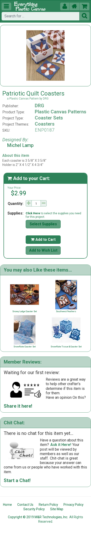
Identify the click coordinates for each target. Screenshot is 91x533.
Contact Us (25, 504)
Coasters (45, 124)
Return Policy (48, 504)
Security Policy (34, 509)
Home (7, 504)
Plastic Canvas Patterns (60, 112)
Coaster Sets (49, 118)
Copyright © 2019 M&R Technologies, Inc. (38, 517)
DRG (39, 105)
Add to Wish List (43, 250)
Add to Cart (43, 239)
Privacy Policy (73, 504)
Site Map (56, 509)
